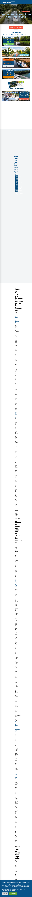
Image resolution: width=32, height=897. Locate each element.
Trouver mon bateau (16, 27)
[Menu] (29, 2)
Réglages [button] (5, 893)
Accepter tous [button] (13, 893)
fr (12, 2)
